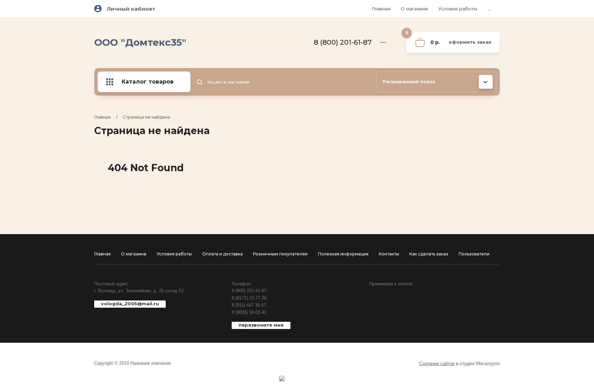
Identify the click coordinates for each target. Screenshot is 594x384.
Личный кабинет (131, 9)
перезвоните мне (261, 325)
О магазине (414, 8)
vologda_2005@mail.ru (130, 303)
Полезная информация (343, 253)
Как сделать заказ (428, 253)
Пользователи (474, 253)
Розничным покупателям (280, 253)
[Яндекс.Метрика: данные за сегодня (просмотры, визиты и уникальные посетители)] (282, 378)
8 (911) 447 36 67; (249, 305)
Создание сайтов (436, 363)
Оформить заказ (470, 42)
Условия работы (457, 8)
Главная (381, 8)
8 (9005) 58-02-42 (249, 312)
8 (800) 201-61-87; (250, 290)
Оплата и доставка (222, 253)
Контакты (389, 253)
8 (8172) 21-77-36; (250, 297)
